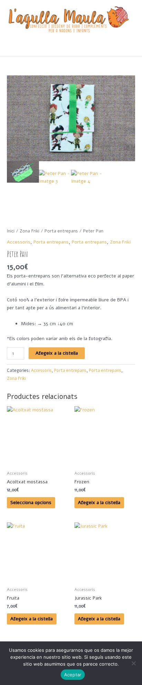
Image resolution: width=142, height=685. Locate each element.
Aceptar (73, 674)
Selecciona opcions (30, 502)
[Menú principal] (71, 47)
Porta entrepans (61, 231)
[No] (133, 663)
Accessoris (18, 242)
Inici (10, 231)
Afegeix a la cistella (57, 353)
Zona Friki (29, 231)
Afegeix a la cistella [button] (99, 502)
